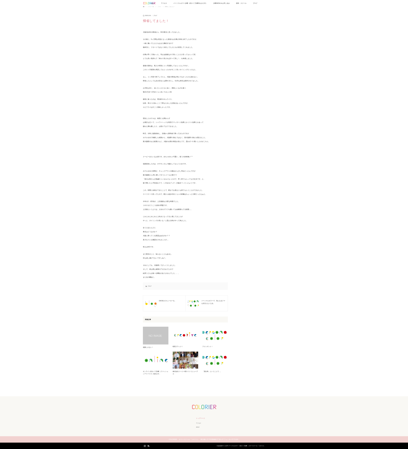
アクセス (164, 3)
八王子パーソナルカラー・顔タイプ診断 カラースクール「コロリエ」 (244, 446)
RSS (148, 445)
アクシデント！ (207, 346)
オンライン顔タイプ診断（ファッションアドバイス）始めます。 (155, 373)
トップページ (200, 418)
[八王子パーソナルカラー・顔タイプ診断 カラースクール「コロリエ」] (204, 407)
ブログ (255, 3)
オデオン (160, 164)
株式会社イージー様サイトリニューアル (185, 373)
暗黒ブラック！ (178, 346)
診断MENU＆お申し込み (221, 3)
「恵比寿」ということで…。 (212, 371)
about (197, 427)
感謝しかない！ (148, 347)
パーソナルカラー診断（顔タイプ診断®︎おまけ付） (190, 3)
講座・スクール (241, 3)
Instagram (144, 445)
